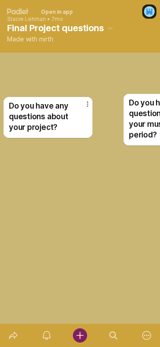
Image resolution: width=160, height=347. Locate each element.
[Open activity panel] (46, 335)
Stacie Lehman (26, 19)
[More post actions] (81, 107)
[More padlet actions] (147, 335)
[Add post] (79, 335)
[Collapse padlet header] (110, 28)
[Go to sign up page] (149, 11)
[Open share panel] (13, 335)
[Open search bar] (113, 335)
